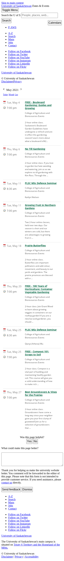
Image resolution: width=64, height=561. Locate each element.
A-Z (10, 33)
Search (6, 20)
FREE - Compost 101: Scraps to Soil (37, 353)
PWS (12, 27)
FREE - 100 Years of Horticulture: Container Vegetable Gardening (38, 289)
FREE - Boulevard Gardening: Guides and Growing (38, 105)
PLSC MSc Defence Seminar (41, 183)
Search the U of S (10, 15)
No (35, 441)
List (16, 95)
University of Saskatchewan (16, 5)
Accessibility (32, 556)
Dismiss (27, 489)
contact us (6, 482)
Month (11, 95)
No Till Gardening (35, 148)
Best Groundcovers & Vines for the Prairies (41, 393)
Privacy (17, 81)
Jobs (10, 42)
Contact (12, 45)
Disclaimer (7, 81)
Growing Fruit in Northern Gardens (40, 207)
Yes (29, 441)
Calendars (54, 22)
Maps (11, 39)
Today (5, 95)
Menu (10, 10)
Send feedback (11, 489)
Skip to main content (12, 2)
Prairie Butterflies (35, 245)
